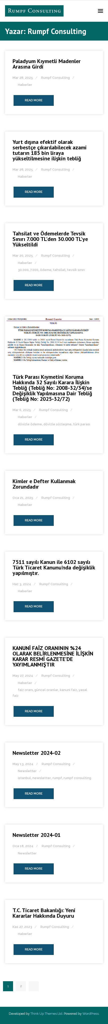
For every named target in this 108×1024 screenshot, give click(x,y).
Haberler (25, 85)
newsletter (41, 778)
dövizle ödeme (30, 424)
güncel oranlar (46, 690)
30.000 (23, 270)
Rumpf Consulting (55, 78)
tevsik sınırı (76, 270)
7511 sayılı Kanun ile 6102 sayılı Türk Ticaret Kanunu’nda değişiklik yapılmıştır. (54, 567)
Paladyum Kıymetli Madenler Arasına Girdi (47, 64)
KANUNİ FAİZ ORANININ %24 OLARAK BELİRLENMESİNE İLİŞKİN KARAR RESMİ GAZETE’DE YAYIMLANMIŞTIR (53, 656)
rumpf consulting (77, 778)
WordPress (90, 1013)
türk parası (81, 424)
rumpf (57, 778)
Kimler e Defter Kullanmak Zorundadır (44, 484)
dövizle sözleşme (57, 424)
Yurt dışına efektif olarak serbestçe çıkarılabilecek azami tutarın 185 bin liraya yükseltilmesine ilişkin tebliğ (50, 150)
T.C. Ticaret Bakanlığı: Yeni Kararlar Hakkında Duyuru (44, 913)
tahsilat (59, 270)
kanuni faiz (68, 690)
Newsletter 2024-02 (37, 752)
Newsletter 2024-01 (37, 834)
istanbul (24, 778)
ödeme (45, 270)
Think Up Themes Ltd (46, 1013)
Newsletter (27, 771)
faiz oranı (25, 690)
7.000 (34, 270)
